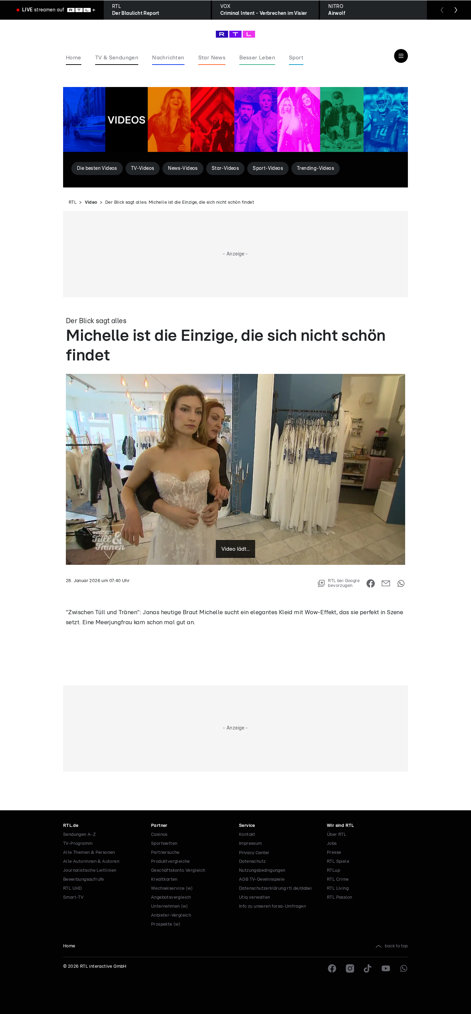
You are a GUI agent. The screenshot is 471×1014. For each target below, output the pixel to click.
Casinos (159, 834)
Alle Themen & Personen (89, 852)
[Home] (235, 34)
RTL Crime (338, 879)
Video (91, 202)
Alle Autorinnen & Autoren (91, 861)
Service (247, 825)
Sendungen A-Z (79, 834)
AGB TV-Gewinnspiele (262, 879)
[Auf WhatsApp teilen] (401, 583)
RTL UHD (72, 888)
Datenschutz (252, 861)
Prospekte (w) (165, 924)
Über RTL (336, 834)
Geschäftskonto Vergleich (178, 870)
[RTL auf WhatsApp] (404, 968)
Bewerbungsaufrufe (83, 879)
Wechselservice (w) (172, 888)
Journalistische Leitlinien (89, 870)
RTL (73, 202)
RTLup (333, 870)
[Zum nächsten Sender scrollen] (456, 10)
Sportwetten (164, 843)
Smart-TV (73, 897)
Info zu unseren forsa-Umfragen (272, 906)
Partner (159, 825)
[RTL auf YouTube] (386, 968)
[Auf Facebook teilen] (371, 583)
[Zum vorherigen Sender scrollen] (442, 10)
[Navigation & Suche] (401, 56)
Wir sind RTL (340, 825)
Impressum (250, 843)
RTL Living (338, 888)
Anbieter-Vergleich (171, 915)
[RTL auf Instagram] (350, 968)
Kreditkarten (164, 879)
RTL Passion (339, 897)
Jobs (332, 843)
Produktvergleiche (170, 861)
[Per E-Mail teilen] (386, 583)
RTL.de (70, 825)
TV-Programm (77, 843)
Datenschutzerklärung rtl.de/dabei (275, 888)
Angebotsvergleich (171, 897)
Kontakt (247, 834)
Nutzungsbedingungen (262, 870)
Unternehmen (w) (169, 906)
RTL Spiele (338, 861)
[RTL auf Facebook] (332, 968)
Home (69, 946)
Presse (334, 852)
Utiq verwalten (254, 897)
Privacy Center (254, 852)
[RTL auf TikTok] (368, 968)
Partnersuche (165, 852)
